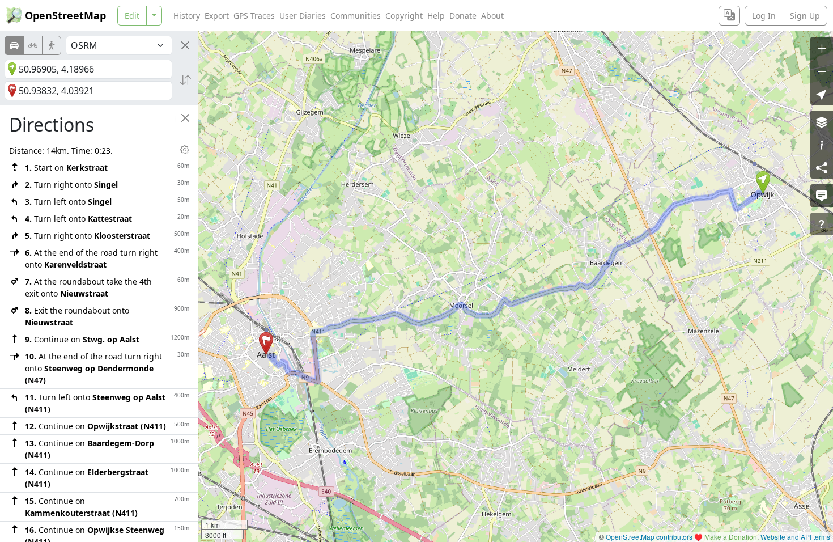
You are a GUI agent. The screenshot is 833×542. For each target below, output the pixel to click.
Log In (764, 15)
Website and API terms (795, 536)
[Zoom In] (821, 48)
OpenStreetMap (65, 15)
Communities (355, 15)
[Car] (14, 45)
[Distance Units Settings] (185, 149)
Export (217, 15)
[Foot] (51, 45)
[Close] (185, 45)
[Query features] (821, 224)
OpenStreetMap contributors (649, 536)
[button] (763, 182)
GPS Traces (254, 15)
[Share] (821, 167)
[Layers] (821, 122)
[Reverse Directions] (185, 79)
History (186, 15)
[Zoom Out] (821, 71)
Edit (132, 15)
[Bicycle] (32, 45)
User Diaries (302, 15)
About (492, 15)
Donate (463, 15)
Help (436, 15)
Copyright (404, 15)
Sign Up (805, 15)
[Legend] (821, 144)
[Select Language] (729, 16)
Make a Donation (730, 536)
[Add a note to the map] (821, 195)
